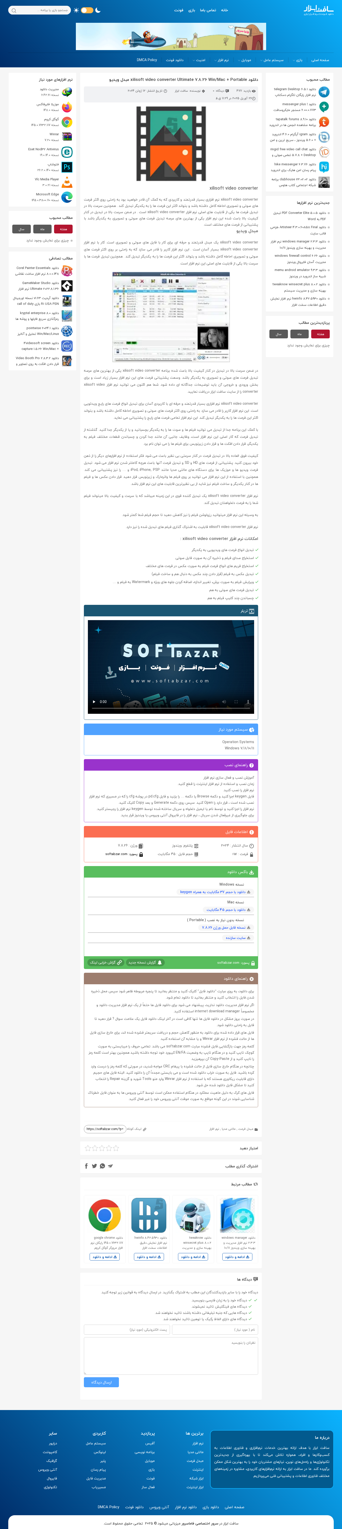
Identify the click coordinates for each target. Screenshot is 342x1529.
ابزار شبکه (197, 1478)
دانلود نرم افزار (186, 1507)
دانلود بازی (211, 1507)
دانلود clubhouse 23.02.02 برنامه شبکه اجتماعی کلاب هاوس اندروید (300, 182)
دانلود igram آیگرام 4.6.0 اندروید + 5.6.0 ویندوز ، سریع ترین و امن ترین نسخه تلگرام (300, 137)
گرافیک (51, 1461)
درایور (53, 1443)
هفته (320, 334)
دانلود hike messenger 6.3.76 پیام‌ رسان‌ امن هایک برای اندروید (293, 167)
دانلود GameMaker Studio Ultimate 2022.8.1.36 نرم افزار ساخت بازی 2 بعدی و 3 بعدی (45, 286)
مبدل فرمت (245, 1129)
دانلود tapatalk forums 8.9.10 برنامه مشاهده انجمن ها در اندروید (292, 122)
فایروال (52, 1478)
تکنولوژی (50, 1487)
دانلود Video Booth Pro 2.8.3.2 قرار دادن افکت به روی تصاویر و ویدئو (44, 361)
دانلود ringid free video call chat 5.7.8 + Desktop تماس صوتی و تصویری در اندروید (300, 152)
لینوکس (100, 1452)
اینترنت (198, 1469)
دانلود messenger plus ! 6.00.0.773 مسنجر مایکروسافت (294, 107)
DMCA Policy (147, 60)
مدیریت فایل (96, 1478)
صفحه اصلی (320, 60)
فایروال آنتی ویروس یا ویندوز (157, 815)
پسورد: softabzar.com (121, 854)
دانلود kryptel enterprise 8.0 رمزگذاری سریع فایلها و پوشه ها (37, 316)
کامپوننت (50, 1452)
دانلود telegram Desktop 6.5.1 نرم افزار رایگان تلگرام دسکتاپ (295, 92)
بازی (191, 10)
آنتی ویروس (47, 1469)
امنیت (200, 60)
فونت (178, 10)
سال (278, 334)
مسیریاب (99, 1487)
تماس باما (208, 10)
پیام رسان (98, 1469)
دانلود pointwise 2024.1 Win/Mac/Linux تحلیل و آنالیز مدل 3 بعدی (45, 331)
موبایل (246, 60)
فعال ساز (148, 1487)
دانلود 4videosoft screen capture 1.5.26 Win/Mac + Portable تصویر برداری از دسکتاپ (47, 346)
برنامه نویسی (145, 1452)
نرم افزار (223, 60)
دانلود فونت (175, 60)
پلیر (103, 1461)
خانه (224, 10)
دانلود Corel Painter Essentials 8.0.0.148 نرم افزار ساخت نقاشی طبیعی (44, 270)
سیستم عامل (274, 60)
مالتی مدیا (229, 1129)
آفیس (150, 1443)
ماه (299, 334)
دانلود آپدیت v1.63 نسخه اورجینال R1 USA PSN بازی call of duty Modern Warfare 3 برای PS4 (43, 301)
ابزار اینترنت (195, 1487)
